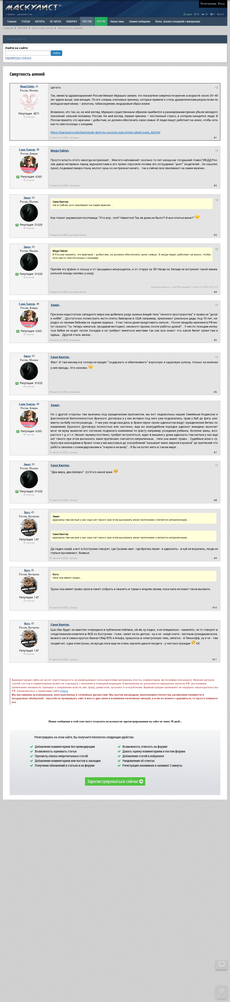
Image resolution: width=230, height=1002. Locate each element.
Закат (27, 197)
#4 (215, 292)
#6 (215, 392)
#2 (215, 185)
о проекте (10, 14)
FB (197, 14)
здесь (64, 691)
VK (206, 14)
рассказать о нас (24, 14)
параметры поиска (18, 58)
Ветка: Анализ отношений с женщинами (177, 21)
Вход (221, 3)
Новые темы (117, 21)
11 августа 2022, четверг (64, 137)
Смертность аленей (70, 28)
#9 (215, 558)
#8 (215, 500)
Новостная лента (42, 28)
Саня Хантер (27, 149)
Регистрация (208, 3)
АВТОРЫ (40, 21)
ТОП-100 (87, 21)
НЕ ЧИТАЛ (55, 21)
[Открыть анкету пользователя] (29, 109)
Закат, (55, 305)
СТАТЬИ (26, 21)
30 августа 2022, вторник (64, 340)
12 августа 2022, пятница (64, 185)
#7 (215, 452)
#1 (215, 137)
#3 (215, 235)
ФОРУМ (101, 21)
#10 (214, 607)
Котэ (27, 512)
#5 (215, 340)
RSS (221, 14)
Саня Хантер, (60, 357)
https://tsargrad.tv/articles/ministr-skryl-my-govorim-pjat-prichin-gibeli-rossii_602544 (105, 132)
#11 (214, 659)
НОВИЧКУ (71, 21)
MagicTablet (27, 86)
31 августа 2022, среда (63, 452)
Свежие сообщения (139, 21)
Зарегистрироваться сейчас (113, 781)
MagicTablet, (60, 150)
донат (189, 14)
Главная (8, 28)
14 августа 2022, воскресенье (67, 235)
